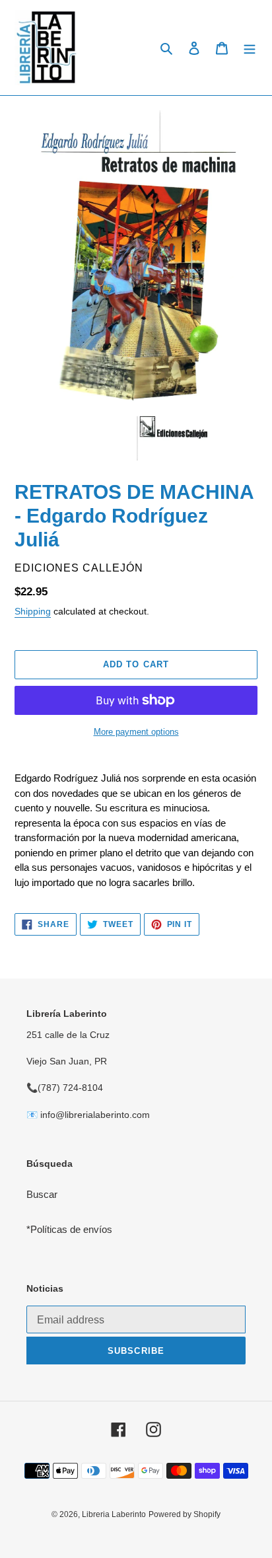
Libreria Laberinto (114, 1514)
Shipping (33, 611)
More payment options (136, 732)
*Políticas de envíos (69, 1229)
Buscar (41, 1194)
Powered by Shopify (185, 1514)
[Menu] (249, 48)
